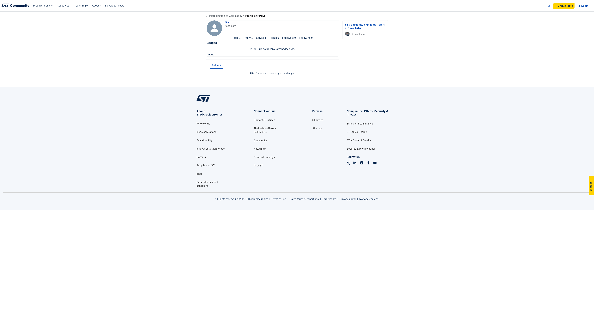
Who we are (203, 123)
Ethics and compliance (360, 123)
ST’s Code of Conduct (359, 140)
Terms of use (278, 199)
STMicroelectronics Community (224, 16)
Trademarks (329, 199)
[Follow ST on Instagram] (362, 163)
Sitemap (317, 128)
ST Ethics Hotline (357, 132)
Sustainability (204, 140)
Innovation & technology (210, 148)
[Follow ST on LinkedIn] (355, 163)
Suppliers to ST (205, 165)
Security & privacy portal (361, 148)
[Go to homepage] (219, 102)
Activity (216, 65)
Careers (201, 157)
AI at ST (258, 165)
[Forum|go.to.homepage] (15, 5)
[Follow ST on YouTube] (375, 163)
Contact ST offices (264, 120)
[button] (564, 6)
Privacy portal (348, 199)
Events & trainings (264, 157)
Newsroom (260, 149)
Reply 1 (249, 38)
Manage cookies (369, 199)
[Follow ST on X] (348, 164)
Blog (199, 173)
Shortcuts (317, 120)
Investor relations (206, 132)
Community (260, 140)
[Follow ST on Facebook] (368, 163)
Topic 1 (236, 38)
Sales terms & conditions (304, 199)
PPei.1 (228, 22)
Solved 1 (261, 38)
